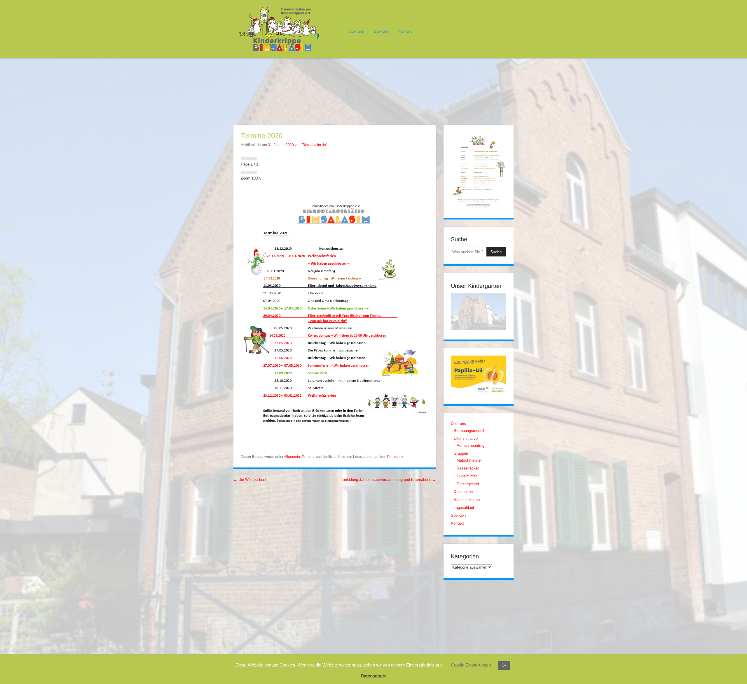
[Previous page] (245, 158)
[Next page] (253, 158)
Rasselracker (468, 468)
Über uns (356, 31)
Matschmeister (469, 460)
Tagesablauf (464, 507)
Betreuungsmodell (469, 430)
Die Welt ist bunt (249, 479)
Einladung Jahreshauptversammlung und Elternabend (388, 479)
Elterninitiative (466, 438)
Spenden (381, 31)
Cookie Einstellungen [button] (471, 664)
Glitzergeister (468, 484)
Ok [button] (504, 665)
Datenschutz (373, 675)
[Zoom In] (253, 172)
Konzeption (463, 492)
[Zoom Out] (245, 172)
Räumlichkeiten (467, 499)
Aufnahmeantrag (470, 445)
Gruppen (461, 453)
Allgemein (292, 456)
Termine (308, 456)
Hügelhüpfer (467, 476)
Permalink (395, 456)
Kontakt (405, 31)
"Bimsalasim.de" (314, 145)
